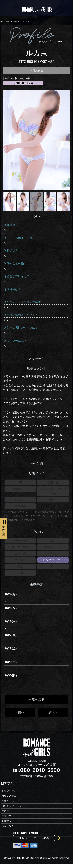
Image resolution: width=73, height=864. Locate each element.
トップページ (9, 790)
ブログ (5, 810)
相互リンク (8, 826)
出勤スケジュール (11, 805)
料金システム (9, 795)
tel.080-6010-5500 (36, 770)
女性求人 (6, 821)
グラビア (6, 815)
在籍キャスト (9, 800)
